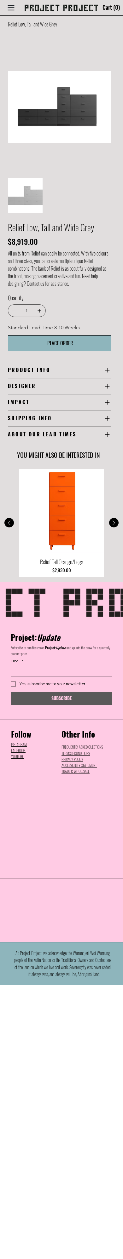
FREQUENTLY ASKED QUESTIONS (82, 747)
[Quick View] (61, 511)
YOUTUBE (17, 756)
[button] (112, 7)
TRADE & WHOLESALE (76, 771)
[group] (61, 523)
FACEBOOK (18, 750)
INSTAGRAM (19, 744)
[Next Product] (114, 522)
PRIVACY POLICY (72, 759)
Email (17, 661)
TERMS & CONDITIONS (76, 753)
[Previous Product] (9, 522)
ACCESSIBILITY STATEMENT (79, 765)
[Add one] (39, 310)
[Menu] (11, 7)
